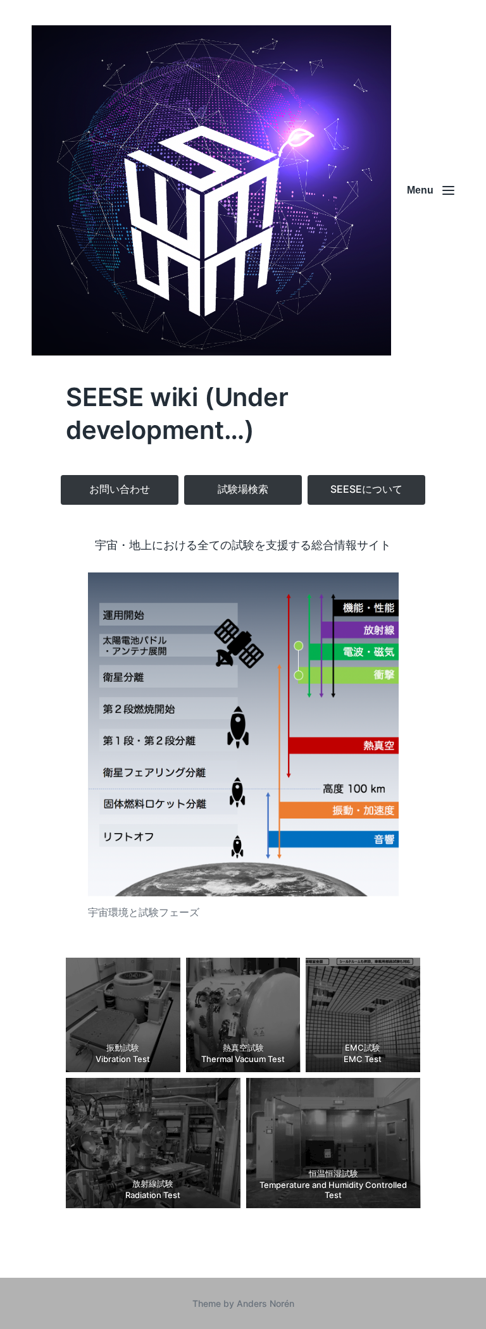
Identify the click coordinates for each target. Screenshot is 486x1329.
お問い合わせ (119, 489)
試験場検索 (243, 489)
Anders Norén (265, 1303)
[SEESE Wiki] (211, 190)
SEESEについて (366, 489)
